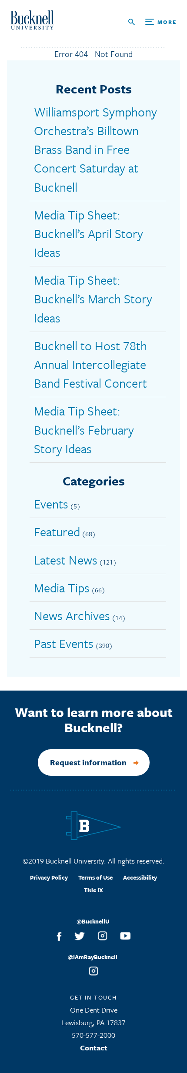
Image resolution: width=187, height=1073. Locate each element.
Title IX (93, 890)
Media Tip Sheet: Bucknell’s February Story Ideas (84, 429)
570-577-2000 (93, 1035)
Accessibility (140, 877)
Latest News (65, 559)
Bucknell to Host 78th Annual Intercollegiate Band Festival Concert (90, 364)
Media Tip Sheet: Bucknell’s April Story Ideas (88, 233)
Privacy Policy (49, 877)
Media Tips (62, 587)
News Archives (72, 615)
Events (51, 503)
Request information (88, 762)
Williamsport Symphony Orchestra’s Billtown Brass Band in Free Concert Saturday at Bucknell (95, 149)
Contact (93, 1047)
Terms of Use (95, 877)
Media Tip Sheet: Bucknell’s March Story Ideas (93, 298)
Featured (57, 531)
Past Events (64, 643)
